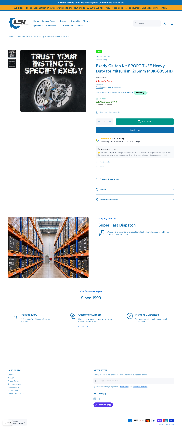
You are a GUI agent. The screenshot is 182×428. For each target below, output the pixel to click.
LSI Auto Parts (169, 424)
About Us (11, 378)
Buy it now (135, 130)
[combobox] (147, 23)
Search (11, 375)
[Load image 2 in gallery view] (12, 63)
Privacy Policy (13, 381)
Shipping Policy (14, 390)
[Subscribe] (171, 381)
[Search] (135, 23)
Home (11, 37)
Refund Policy (13, 387)
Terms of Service (14, 384)
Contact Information (16, 393)
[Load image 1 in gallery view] (12, 53)
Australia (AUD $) (16, 423)
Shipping (99, 87)
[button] (172, 23)
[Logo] (18, 23)
